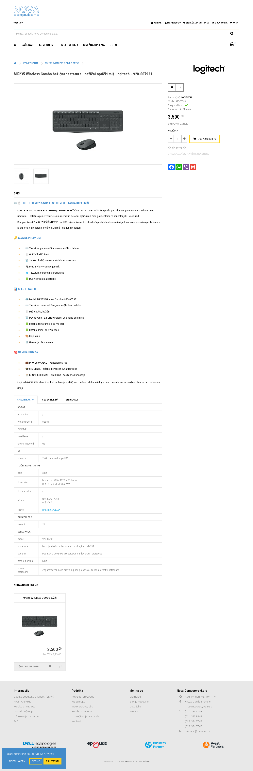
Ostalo (114, 45)
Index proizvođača (82, 706)
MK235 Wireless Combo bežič (62, 63)
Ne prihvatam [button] (17, 761)
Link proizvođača (51, 510)
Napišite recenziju (198, 153)
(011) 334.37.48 (193, 711)
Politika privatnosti (24, 706)
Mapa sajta (78, 701)
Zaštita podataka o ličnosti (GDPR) (34, 696)
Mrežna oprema (94, 45)
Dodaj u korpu (207, 138)
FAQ (16, 721)
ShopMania (127, 762)
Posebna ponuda (82, 711)
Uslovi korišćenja (23, 711)
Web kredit (72, 399)
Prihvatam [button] (52, 761)
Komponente (47, 45)
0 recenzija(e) (176, 153)
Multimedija (69, 45)
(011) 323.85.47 (193, 716)
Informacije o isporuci (26, 716)
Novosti (133, 711)
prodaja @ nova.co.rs (197, 731)
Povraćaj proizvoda (83, 696)
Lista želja (135, 706)
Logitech (186, 97)
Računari (28, 45)
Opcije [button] (36, 761)
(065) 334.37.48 (193, 721)
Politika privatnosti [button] (45, 754)
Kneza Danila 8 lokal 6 (198, 701)
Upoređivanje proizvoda (85, 716)
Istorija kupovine (138, 701)
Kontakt (76, 721)
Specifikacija (25, 399)
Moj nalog (135, 696)
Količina (173, 130)
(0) (208, 23)
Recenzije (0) (50, 399)
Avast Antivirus (22, 701)
